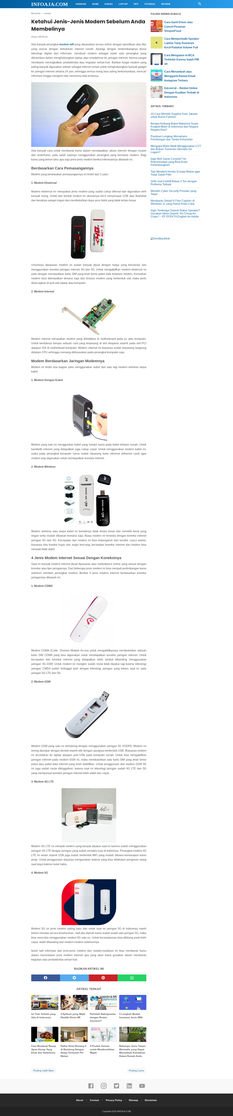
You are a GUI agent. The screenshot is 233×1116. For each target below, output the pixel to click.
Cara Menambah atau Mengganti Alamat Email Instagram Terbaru (179, 76)
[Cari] (200, 5)
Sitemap (133, 1100)
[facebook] (45, 977)
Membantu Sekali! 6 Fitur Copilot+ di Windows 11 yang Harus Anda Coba (173, 202)
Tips (136, 4)
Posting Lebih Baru (43, 1070)
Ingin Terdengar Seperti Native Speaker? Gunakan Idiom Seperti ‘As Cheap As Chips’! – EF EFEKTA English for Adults (175, 213)
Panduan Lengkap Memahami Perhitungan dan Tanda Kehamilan (172, 138)
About (79, 1100)
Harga (109, 4)
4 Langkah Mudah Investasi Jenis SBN (130, 1016)
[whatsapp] (132, 977)
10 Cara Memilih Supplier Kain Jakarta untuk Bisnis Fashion (174, 115)
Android (81, 4)
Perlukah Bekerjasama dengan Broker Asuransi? (103, 1017)
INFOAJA (43, 37)
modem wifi (66, 44)
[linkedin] (129, 1088)
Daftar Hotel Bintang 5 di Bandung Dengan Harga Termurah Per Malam (73, 1051)
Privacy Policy (114, 1100)
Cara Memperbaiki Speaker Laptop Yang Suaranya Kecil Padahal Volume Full (181, 43)
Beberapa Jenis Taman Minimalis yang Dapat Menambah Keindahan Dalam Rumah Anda (132, 1051)
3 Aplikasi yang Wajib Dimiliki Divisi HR (73, 1016)
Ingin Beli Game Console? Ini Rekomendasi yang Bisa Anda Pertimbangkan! (169, 161)
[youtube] (142, 1088)
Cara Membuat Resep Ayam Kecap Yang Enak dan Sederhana (43, 1049)
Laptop (123, 4)
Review (165, 4)
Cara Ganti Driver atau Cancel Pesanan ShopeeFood (178, 26)
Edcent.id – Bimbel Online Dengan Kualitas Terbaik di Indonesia (181, 92)
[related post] (44, 1002)
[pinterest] (103, 977)
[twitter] (74, 977)
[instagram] (103, 1088)
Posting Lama (136, 1070)
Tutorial (150, 4)
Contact (94, 1100)
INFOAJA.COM (49, 4)
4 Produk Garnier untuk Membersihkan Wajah (102, 1049)
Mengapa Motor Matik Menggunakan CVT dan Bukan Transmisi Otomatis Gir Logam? (176, 149)
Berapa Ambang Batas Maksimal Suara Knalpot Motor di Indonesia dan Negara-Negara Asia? (175, 126)
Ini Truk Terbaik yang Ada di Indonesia (43, 1016)
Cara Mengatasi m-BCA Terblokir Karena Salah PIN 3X (181, 59)
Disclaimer (151, 1100)
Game (95, 4)
